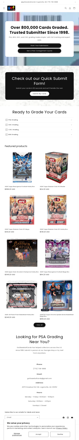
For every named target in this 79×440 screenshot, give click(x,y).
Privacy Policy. (62, 428)
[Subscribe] (37, 417)
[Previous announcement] (4, 2)
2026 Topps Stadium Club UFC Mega (17, 229)
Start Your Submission (39, 45)
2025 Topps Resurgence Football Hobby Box (20, 186)
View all (40, 325)
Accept (38, 434)
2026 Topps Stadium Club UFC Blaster (52, 186)
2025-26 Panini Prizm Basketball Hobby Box (19, 315)
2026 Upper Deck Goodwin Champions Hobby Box (22, 272)
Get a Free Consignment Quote (39, 51)
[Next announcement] (75, 2)
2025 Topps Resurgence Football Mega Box (54, 272)
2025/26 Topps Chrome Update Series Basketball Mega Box (57, 315)
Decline (60, 434)
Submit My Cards (39, 94)
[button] (4, 8)
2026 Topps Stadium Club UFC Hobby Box (54, 229)
